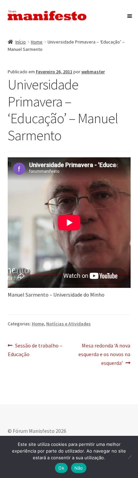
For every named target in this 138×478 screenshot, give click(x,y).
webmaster (93, 72)
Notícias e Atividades (68, 324)
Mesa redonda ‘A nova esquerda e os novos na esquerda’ (104, 354)
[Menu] (128, 16)
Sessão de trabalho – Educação (35, 349)
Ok (61, 468)
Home (37, 42)
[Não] (129, 457)
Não (78, 468)
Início (20, 42)
